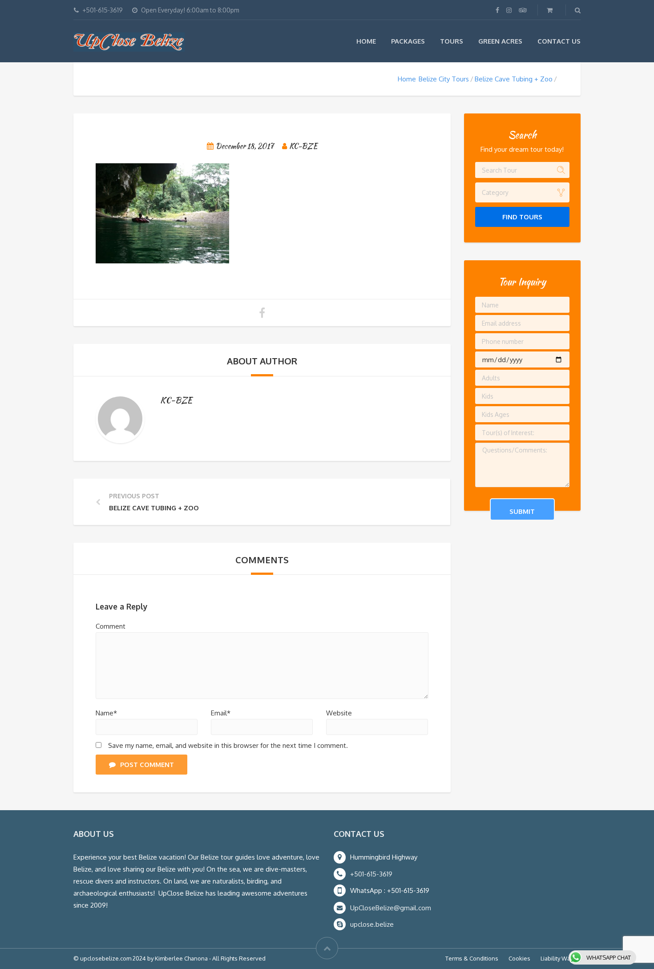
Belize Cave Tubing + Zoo (514, 79)
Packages (408, 41)
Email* (220, 713)
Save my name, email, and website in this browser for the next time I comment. (228, 745)
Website (339, 713)
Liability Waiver (561, 958)
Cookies (519, 958)
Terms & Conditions (471, 958)
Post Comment (147, 764)
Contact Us (559, 41)
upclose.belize (372, 924)
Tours (451, 41)
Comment (110, 626)
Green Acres (500, 41)
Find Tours (522, 217)
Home (366, 41)
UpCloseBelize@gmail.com (390, 908)
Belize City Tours (444, 79)
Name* (106, 713)
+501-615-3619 (371, 874)
